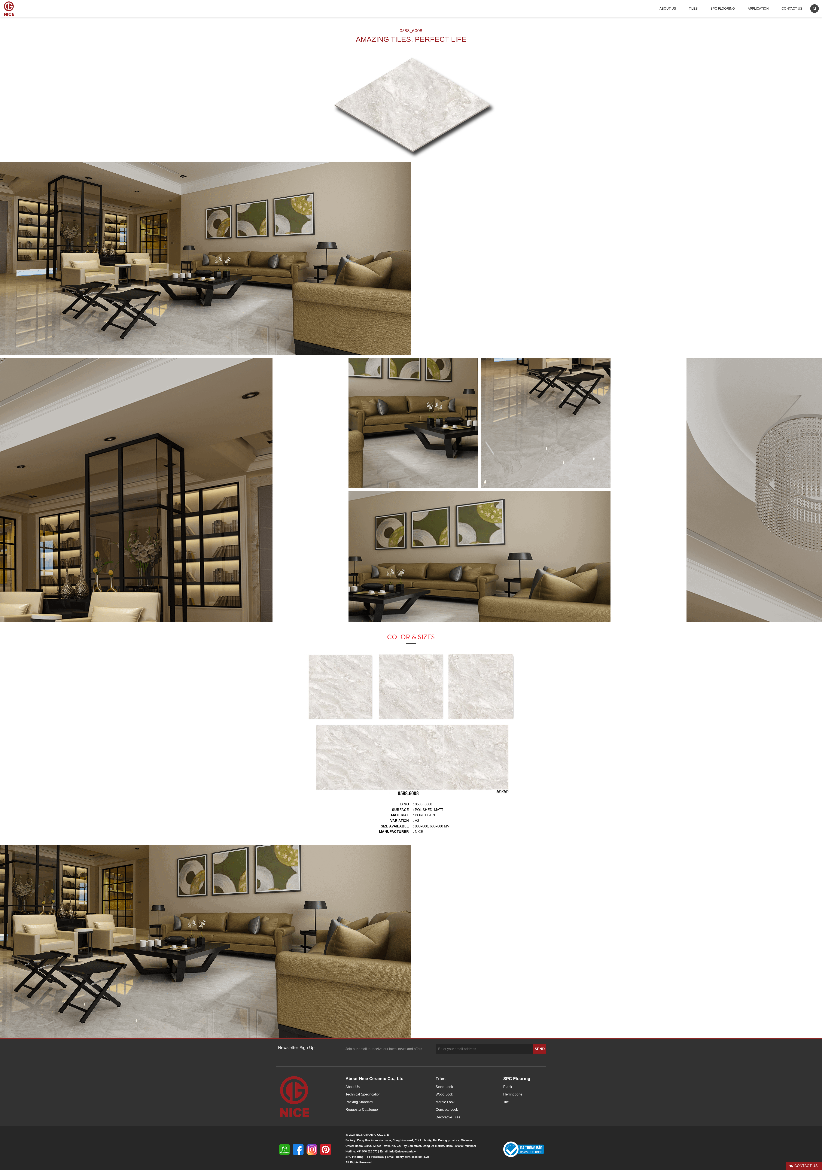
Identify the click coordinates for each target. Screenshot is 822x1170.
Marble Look (445, 1102)
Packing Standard (359, 1102)
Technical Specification (363, 1094)
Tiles (693, 8)
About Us (668, 8)
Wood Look (444, 1094)
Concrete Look (447, 1109)
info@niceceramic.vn (403, 1151)
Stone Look (444, 1087)
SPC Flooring (722, 8)
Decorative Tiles (448, 1117)
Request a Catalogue (361, 1109)
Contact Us (792, 8)
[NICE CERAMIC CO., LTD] (15, 8)
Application (758, 8)
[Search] (814, 8)
